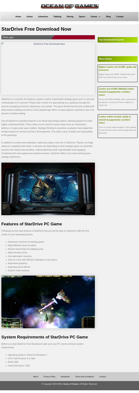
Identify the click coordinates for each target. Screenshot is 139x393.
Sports (82, 16)
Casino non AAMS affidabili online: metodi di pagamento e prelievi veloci (116, 92)
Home (18, 16)
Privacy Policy (49, 376)
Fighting (57, 16)
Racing (70, 16)
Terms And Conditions (84, 376)
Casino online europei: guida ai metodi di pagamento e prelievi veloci (115, 120)
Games (94, 16)
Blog (108, 16)
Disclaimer (65, 376)
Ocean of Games (71, 384)
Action (29, 16)
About (35, 376)
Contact (120, 16)
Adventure (43, 16)
